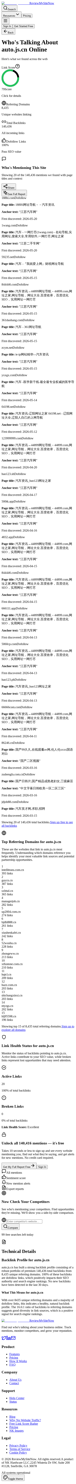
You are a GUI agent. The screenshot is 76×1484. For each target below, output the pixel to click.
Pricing (27, 15)
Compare (13, 1227)
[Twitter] (4, 1339)
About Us (15, 1379)
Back (11, 32)
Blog (12, 1416)
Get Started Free (23, 26)
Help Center (16, 1398)
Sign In (7, 26)
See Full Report (16, 194)
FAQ (12, 1364)
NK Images (16, 1430)
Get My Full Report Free (16, 1167)
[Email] (13, 1339)
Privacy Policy (18, 1445)
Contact (14, 1383)
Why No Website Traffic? (25, 1420)
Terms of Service (19, 1449)
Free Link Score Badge (23, 1423)
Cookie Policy (18, 1452)
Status (13, 1401)
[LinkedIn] (8, 1339)
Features (14, 1354)
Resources (9, 15)
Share (11, 187)
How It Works (18, 1361)
